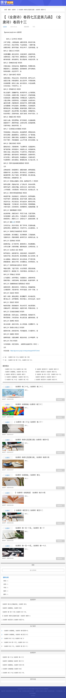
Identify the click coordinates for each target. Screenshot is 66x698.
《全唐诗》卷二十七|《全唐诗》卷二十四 (18, 357)
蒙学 (6, 594)
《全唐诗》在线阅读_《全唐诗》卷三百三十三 (15, 634)
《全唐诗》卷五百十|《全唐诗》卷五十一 (46, 377)
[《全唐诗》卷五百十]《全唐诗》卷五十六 (46, 379)
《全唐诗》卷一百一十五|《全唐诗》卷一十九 (14, 612)
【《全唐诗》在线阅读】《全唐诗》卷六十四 (29, 493)
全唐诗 (14, 9)
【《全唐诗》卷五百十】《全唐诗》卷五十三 (47, 369)
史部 (6, 584)
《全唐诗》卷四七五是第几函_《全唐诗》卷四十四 (31, 457)
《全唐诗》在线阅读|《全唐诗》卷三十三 (13, 661)
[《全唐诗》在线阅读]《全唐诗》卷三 (12, 669)
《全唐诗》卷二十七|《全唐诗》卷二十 (13, 638)
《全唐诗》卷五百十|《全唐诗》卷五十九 (46, 371)
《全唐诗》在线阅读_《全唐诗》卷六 (12, 608)
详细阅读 (59, 399)
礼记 (13, 222)
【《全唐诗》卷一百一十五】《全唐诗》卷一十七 (48, 374)
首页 (5, 9)
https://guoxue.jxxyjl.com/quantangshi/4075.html (25, 350)
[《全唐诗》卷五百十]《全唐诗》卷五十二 (28, 510)
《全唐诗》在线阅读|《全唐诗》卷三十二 (28, 404)
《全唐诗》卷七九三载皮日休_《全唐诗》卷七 (14, 604)
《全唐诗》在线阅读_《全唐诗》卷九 (27, 475)
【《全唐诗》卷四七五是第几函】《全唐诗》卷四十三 (31, 9)
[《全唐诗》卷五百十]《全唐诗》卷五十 (15, 374)
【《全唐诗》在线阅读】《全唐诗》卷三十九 (16, 377)
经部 (6, 581)
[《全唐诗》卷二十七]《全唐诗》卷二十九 (13, 672)
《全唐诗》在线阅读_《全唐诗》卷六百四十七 (15, 630)
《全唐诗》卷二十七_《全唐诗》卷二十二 (28, 386)
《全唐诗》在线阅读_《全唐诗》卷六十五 (13, 665)
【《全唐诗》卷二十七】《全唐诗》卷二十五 (16, 379)
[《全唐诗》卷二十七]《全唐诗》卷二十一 (28, 422)
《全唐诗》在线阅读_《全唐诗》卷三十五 (15, 371)
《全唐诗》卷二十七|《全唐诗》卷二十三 (13, 657)
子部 (6, 587)
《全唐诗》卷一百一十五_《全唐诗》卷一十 (29, 528)
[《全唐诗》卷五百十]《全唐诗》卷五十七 (13, 619)
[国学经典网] (7, 4)
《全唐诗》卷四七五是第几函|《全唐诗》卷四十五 (31, 440)
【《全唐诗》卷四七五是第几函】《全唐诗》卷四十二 (16, 615)
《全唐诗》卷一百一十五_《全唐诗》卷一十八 (19, 360)
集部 (9, 9)
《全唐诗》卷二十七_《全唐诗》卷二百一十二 (15, 646)
